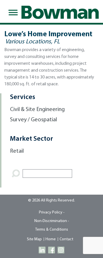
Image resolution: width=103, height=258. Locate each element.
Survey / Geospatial (33, 120)
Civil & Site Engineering (37, 109)
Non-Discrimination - (51, 221)
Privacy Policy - (51, 212)
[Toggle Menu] (12, 12)
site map (34, 239)
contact (66, 239)
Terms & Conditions (51, 229)
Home (50, 239)
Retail (17, 151)
